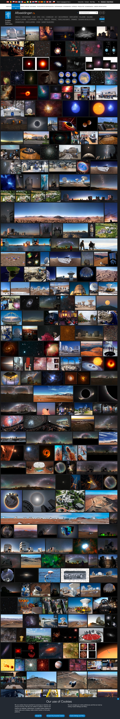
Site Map (92, 2)
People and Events (64, 19)
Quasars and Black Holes (87, 19)
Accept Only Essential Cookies (55, 715)
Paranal (54, 19)
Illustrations (32, 19)
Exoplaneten (74, 17)
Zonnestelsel (19, 22)
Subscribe (81, 2)
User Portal (110, 2)
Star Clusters (30, 22)
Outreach (74, 6)
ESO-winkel (33, 6)
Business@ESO (89, 6)
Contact (87, 2)
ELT (56, 17)
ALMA (33, 17)
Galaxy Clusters (20, 19)
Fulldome (82, 17)
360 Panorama (26, 17)
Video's (22, 6)
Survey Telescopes (48, 22)
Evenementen (67, 6)
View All (17, 17)
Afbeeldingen (16, 6)
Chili (43, 17)
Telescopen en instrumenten (45, 6)
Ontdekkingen (58, 6)
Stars (38, 22)
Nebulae (47, 19)
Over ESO (8, 6)
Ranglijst (102, 19)
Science (103, 2)
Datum (102, 21)
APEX (38, 17)
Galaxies (89, 17)
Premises (74, 19)
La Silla (40, 19)
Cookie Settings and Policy (77, 715)
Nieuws (27, 6)
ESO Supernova (63, 17)
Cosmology (49, 17)
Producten (81, 6)
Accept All (38, 715)
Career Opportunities (100, 6)
